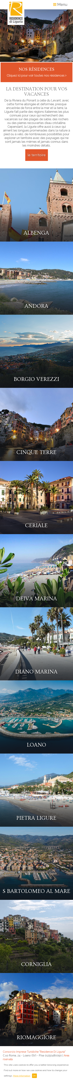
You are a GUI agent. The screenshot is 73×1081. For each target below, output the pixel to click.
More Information (21, 1075)
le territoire (37, 155)
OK (34, 1075)
